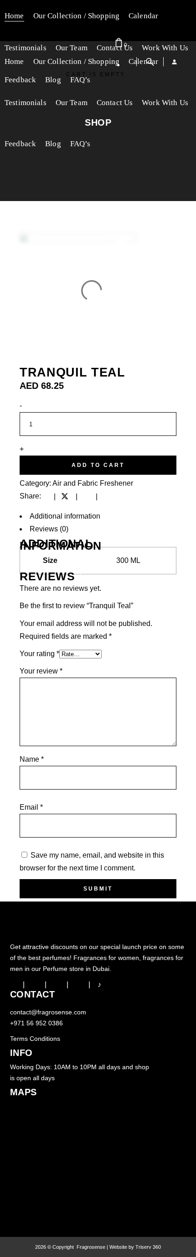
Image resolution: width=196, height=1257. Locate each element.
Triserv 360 (148, 1247)
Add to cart (98, 465)
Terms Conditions (35, 1038)
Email (31, 807)
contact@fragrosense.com (48, 1012)
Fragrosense (90, 1247)
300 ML (128, 560)
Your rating (39, 654)
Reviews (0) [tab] (49, 529)
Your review (41, 671)
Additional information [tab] (65, 516)
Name (32, 759)
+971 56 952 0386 (36, 1023)
